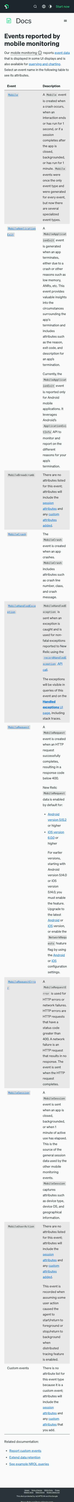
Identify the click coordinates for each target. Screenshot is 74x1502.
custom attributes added (51, 519)
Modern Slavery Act (53, 1492)
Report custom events (25, 1450)
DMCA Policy (48, 1490)
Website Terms (28, 1492)
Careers (26, 1490)
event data (62, 52)
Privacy (57, 1490)
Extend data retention (24, 1457)
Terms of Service (36, 1490)
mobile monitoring (24, 52)
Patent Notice (40, 1492)
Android (53, 920)
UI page (53, 707)
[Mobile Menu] (65, 20)
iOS (50, 926)
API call (54, 664)
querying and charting (44, 64)
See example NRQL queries (29, 1464)
